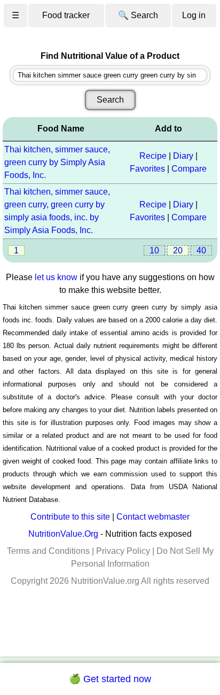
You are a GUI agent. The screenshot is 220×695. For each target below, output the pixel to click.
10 (154, 250)
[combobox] (110, 75)
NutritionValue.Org (63, 533)
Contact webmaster (153, 516)
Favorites (147, 168)
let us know (56, 277)
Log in (194, 15)
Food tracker (66, 15)
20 (178, 250)
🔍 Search (138, 15)
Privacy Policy (123, 550)
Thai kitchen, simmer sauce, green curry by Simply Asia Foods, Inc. (57, 162)
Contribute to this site (70, 516)
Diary (183, 155)
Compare (189, 168)
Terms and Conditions (48, 550)
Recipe (153, 155)
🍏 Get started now (110, 679)
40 (201, 250)
